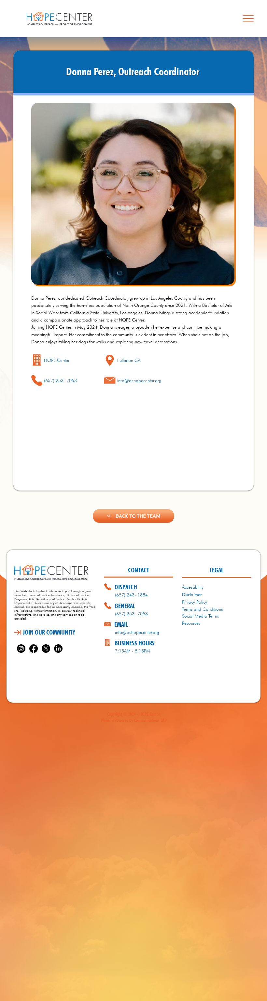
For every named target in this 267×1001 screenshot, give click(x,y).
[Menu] (248, 18)
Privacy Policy (194, 602)
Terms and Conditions (202, 609)
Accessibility (193, 587)
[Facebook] (33, 648)
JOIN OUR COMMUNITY (49, 632)
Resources (191, 623)
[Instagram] (21, 648)
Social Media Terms (200, 616)
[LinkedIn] (58, 648)
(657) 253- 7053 (131, 613)
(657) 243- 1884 (131, 594)
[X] (46, 648)
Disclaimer (192, 594)
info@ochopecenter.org (139, 380)
